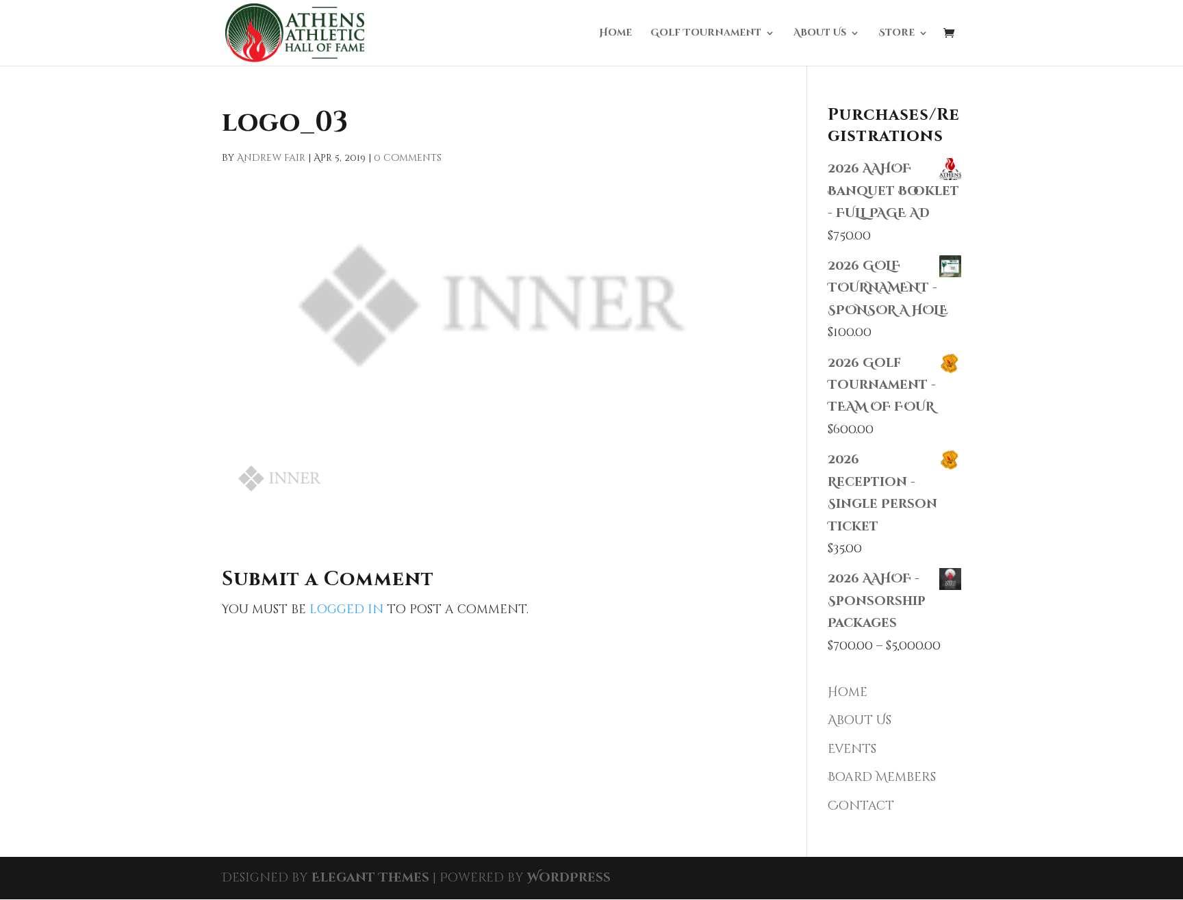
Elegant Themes (370, 877)
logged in (346, 609)
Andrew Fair (271, 157)
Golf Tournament (705, 33)
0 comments (408, 157)
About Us (819, 33)
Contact (861, 805)
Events (852, 749)
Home (615, 33)
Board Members (882, 777)
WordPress (569, 877)
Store (896, 33)
